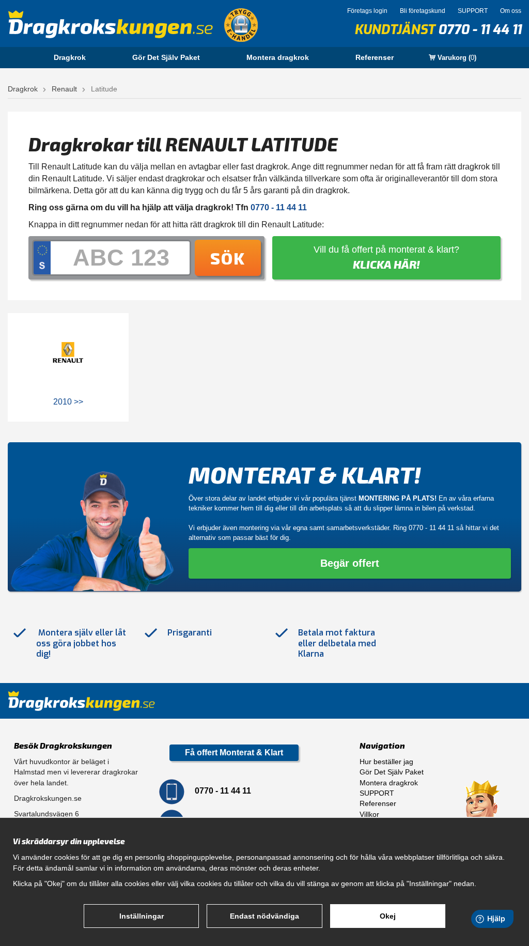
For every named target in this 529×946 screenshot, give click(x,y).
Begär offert (349, 563)
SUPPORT (473, 10)
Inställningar (141, 916)
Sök (227, 258)
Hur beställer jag (386, 761)
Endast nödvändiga (264, 916)
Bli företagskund (422, 10)
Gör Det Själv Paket (166, 57)
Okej (388, 916)
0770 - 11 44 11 (479, 29)
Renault (64, 89)
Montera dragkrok (277, 57)
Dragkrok (70, 57)
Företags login (367, 10)
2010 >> (68, 401)
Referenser (374, 57)
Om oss (510, 10)
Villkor (369, 814)
